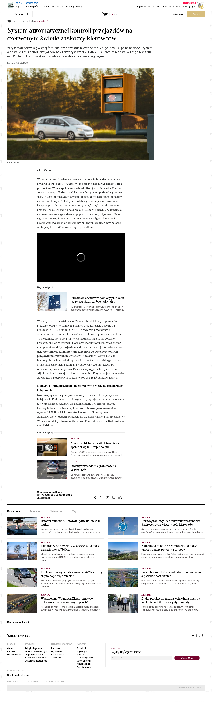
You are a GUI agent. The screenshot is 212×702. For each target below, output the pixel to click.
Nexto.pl (80, 654)
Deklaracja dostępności (36, 661)
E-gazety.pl (82, 651)
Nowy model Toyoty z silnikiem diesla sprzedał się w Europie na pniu (95, 445)
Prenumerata (57, 654)
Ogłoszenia (56, 651)
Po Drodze (75, 438)
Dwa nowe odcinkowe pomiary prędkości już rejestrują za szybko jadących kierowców (97, 300)
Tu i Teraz (75, 293)
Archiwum (56, 657)
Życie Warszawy (84, 667)
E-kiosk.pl (81, 648)
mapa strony (13, 681)
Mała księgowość (85, 657)
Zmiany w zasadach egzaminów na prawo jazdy (93, 468)
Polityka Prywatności (35, 648)
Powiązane (13, 511)
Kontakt (11, 651)
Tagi (74, 511)
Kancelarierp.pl (84, 661)
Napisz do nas (14, 654)
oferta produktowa (55, 681)
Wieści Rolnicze (84, 664)
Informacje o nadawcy (36, 657)
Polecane (35, 511)
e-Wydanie (178, 14)
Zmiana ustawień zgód (36, 651)
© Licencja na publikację (49, 492)
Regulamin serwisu (34, 654)
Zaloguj (196, 14)
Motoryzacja (19, 21)
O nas (10, 648)
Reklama (55, 648)
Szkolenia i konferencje (18, 675)
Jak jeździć (42, 21)
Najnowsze (56, 511)
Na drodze (30, 21)
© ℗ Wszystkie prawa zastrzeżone (54, 495)
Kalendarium (32, 681)
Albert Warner (44, 170)
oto (114, 14)
